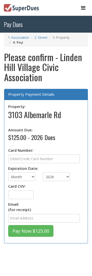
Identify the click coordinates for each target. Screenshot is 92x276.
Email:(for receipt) (19, 207)
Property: (17, 106)
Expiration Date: (23, 168)
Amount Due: (20, 129)
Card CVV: (17, 186)
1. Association (18, 37)
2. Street (40, 37)
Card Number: (20, 150)
